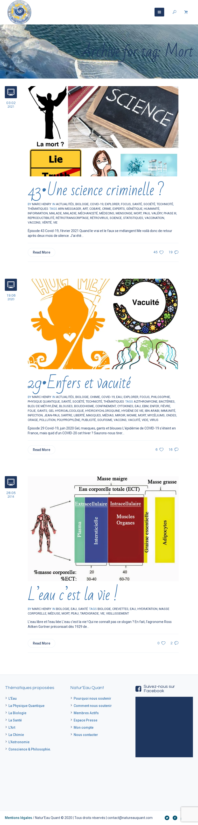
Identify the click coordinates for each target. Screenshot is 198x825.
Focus (145, 397)
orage (33, 420)
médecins (106, 213)
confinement (105, 406)
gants (42, 410)
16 (170, 449)
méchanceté (88, 213)
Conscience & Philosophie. (29, 749)
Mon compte (83, 727)
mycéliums (156, 415)
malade (55, 213)
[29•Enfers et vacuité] (103, 324)
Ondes (171, 415)
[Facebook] (174, 817)
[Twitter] (166, 817)
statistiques (133, 218)
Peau (75, 613)
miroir (120, 415)
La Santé (15, 720)
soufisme (104, 420)
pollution (47, 420)
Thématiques (38, 208)
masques (93, 415)
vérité (47, 222)
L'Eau (12, 698)
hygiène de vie (132, 410)
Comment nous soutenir (93, 706)
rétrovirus (99, 218)
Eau (138, 406)
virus (154, 420)
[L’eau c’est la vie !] (103, 528)
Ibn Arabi (152, 410)
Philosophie (160, 397)
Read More (41, 252)
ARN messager (69, 208)
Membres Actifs (86, 713)
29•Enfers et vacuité (79, 383)
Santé (66, 401)
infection (35, 415)
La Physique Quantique (26, 706)
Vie (55, 222)
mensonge (124, 213)
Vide (145, 420)
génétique (134, 208)
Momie (132, 415)
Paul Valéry (152, 213)
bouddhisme (84, 406)
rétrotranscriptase (72, 218)
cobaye (95, 208)
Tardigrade (89, 613)
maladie (70, 213)
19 (170, 252)
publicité (89, 420)
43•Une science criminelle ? (96, 190)
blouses (66, 406)
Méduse (54, 613)
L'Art (11, 727)
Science (116, 218)
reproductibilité (41, 218)
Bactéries (167, 401)
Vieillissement (117, 613)
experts (119, 208)
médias (108, 415)
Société (78, 401)
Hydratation (147, 609)
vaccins (34, 222)
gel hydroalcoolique (66, 410)
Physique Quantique (44, 401)
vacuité (134, 420)
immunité (168, 410)
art (85, 208)
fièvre (165, 406)
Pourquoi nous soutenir (92, 698)
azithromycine (145, 401)
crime (106, 208)
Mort (138, 213)
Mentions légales (18, 818)
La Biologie (17, 713)
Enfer (154, 406)
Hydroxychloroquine (102, 410)
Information (38, 213)
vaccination (154, 218)
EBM (145, 406)
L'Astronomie (18, 742)
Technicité (165, 204)
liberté (79, 415)
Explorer (131, 397)
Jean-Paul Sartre (58, 415)
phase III (170, 213)
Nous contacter (86, 735)
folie (32, 410)
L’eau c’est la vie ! (73, 595)
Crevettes (120, 609)
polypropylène (68, 420)
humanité (151, 208)
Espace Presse (85, 720)
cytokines (125, 406)
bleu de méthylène (43, 406)
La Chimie (16, 735)
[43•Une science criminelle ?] (103, 131)
